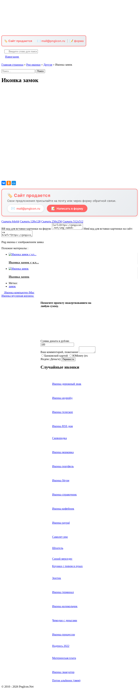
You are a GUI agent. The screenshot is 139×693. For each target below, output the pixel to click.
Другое (47, 64)
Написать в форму (67, 208)
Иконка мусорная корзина (17, 295)
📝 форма (77, 41)
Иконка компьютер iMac (19, 292)
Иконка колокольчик (64, 606)
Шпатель (57, 548)
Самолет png (60, 536)
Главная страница (12, 64)
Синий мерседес (62, 558)
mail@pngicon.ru (25, 208)
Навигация (12, 56)
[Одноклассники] (9, 183)
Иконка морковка (63, 452)
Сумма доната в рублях (55, 341)
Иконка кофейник (63, 508)
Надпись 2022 (60, 645)
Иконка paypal (61, 522)
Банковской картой (56, 355)
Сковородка (59, 438)
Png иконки (33, 64)
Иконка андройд (62, 397)
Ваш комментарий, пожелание (59, 352)
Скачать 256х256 (51, 221)
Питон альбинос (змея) (66, 680)
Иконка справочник (64, 494)
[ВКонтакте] (3, 183)
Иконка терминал (63, 592)
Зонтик (56, 578)
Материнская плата (64, 658)
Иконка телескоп (62, 412)
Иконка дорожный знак (66, 383)
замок (12, 286)
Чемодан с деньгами (64, 620)
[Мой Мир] (14, 183)
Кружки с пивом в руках (67, 566)
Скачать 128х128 (30, 221)
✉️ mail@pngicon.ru (51, 41)
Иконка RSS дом (62, 426)
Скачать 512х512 (73, 221)
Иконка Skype (60, 480)
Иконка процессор (63, 634)
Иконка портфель (63, 466)
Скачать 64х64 (10, 221)
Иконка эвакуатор (63, 672)
